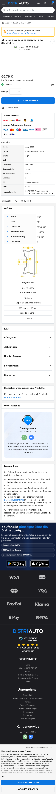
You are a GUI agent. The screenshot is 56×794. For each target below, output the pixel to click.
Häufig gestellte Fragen (28, 678)
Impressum (28, 712)
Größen (6, 201)
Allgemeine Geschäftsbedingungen (28, 698)
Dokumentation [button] (12, 397)
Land (28, 665)
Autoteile (7, 16)
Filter (41, 16)
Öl (35, 16)
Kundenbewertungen (28, 708)
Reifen (17, 16)
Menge (4, 91)
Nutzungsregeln (28, 718)
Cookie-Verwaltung (28, 705)
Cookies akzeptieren (28, 782)
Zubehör (27, 16)
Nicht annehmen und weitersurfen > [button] (39, 747)
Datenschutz (28, 715)
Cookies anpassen (28, 789)
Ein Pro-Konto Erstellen (28, 675)
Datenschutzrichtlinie (14, 499)
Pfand (28, 681)
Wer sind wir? (28, 695)
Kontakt (28, 702)
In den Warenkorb (30, 101)
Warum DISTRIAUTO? (28, 668)
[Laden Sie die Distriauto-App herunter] (16, 563)
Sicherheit (26, 201)
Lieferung (28, 671)
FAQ (15, 201)
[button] (38, 3)
